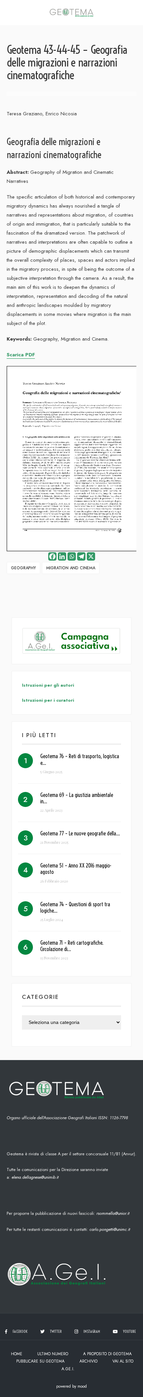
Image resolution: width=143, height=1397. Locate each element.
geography (23, 568)
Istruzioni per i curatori (48, 700)
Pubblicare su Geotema (40, 1361)
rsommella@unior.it (112, 1213)
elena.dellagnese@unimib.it (35, 1177)
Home (16, 1354)
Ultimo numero (52, 1354)
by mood (79, 1386)
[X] (91, 556)
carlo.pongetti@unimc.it (109, 1229)
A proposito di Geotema (107, 1354)
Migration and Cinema (70, 568)
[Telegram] (81, 556)
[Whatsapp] (72, 556)
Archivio (88, 1361)
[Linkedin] (62, 556)
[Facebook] (52, 556)
